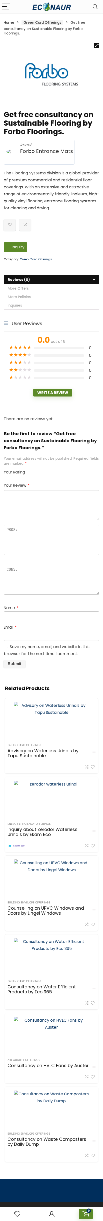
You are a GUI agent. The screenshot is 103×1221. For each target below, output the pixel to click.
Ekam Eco (18, 845)
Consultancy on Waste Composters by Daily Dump (47, 1141)
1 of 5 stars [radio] (31, 471)
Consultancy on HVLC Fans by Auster (48, 1066)
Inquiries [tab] (15, 305)
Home (9, 22)
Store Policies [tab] (19, 296)
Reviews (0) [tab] (19, 279)
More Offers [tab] (18, 288)
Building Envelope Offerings (29, 902)
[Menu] (6, 6)
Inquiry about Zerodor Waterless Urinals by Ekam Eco (43, 831)
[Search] (95, 6)
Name (11, 607)
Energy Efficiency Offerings (29, 824)
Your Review (17, 485)
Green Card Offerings (42, 22)
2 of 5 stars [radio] (33, 471)
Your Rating (14, 472)
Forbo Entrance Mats (46, 151)
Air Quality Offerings (24, 1060)
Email (10, 627)
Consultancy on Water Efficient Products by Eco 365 (42, 989)
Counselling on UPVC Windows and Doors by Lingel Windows (46, 910)
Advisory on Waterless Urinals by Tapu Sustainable (43, 753)
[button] (96, 45)
